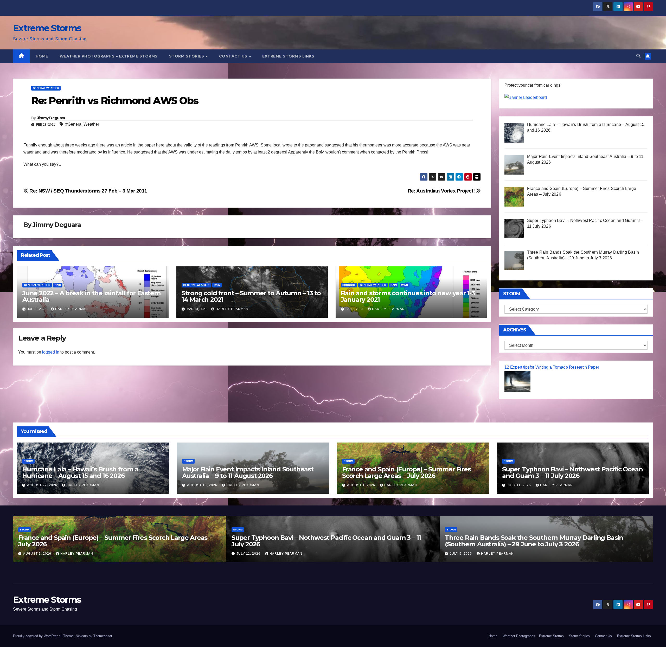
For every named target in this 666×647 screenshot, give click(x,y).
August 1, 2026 (361, 485)
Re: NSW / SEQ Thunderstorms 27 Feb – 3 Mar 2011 (87, 191)
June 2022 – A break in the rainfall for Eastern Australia (91, 296)
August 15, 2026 (202, 485)
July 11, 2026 (519, 485)
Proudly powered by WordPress (37, 636)
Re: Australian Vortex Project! (442, 191)
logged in (50, 352)
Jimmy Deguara (51, 118)
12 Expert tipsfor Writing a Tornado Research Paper (551, 367)
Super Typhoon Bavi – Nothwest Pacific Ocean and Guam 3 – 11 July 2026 (572, 472)
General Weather (46, 88)
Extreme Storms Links (288, 56)
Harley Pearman (71, 309)
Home (42, 56)
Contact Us (234, 56)
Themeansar (102, 636)
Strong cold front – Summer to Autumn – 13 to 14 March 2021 (251, 296)
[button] (638, 56)
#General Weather (82, 124)
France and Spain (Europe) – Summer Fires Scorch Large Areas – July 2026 (406, 472)
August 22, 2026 (42, 485)
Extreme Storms (47, 28)
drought (348, 285)
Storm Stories (187, 56)
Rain (58, 285)
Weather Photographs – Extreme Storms (109, 56)
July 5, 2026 (461, 553)
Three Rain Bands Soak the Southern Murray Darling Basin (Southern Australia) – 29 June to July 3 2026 (534, 541)
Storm (28, 461)
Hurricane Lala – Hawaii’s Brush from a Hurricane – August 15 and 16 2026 (80, 472)
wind (404, 285)
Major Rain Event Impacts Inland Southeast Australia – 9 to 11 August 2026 (247, 472)
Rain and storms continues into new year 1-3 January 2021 (408, 296)
